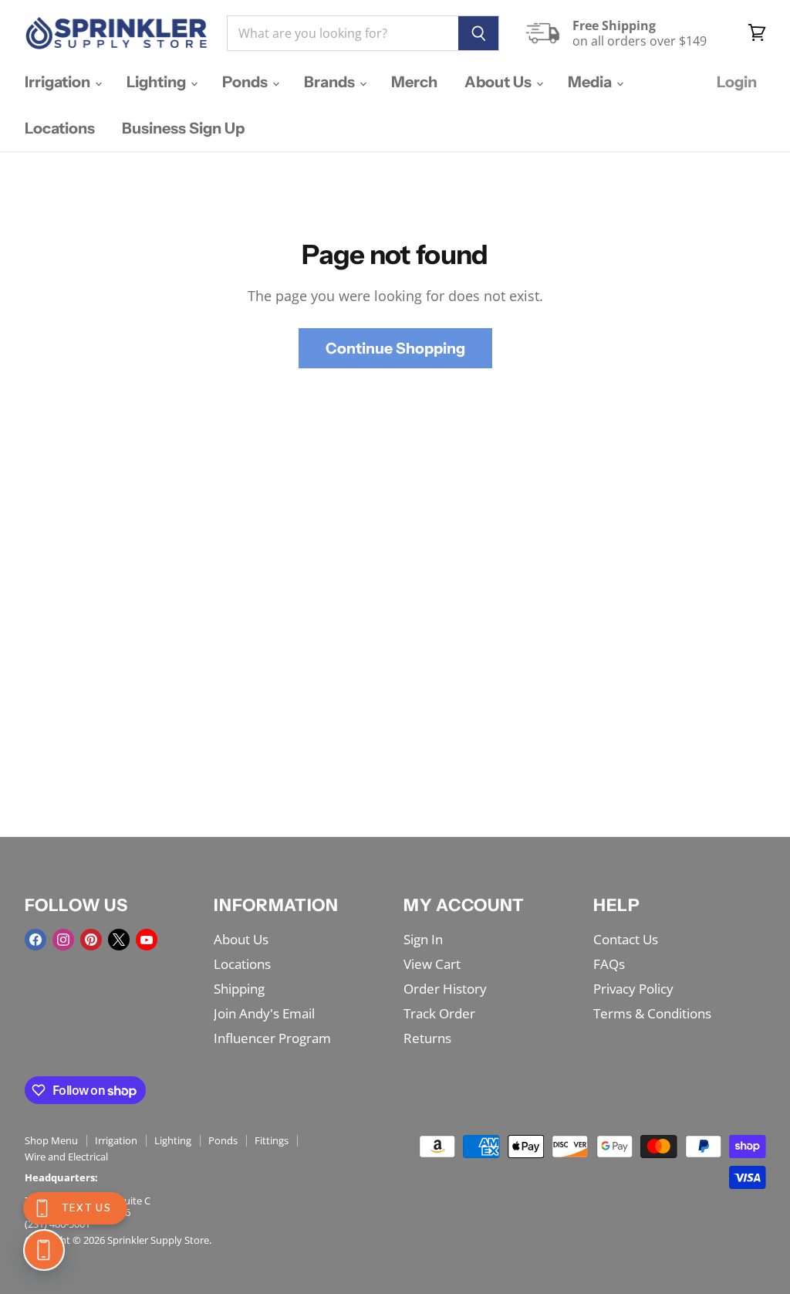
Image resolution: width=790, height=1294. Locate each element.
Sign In (423, 939)
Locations (60, 128)
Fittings (272, 1140)
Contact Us (625, 939)
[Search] (478, 33)
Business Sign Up (183, 128)
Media (591, 82)
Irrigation (59, 82)
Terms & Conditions (652, 1013)
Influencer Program (272, 1038)
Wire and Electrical (66, 1157)
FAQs (609, 964)
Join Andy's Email (264, 1013)
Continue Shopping (395, 348)
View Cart (432, 964)
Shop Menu (51, 1140)
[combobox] (342, 33)
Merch (414, 82)
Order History (445, 989)
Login (737, 82)
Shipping (239, 989)
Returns (427, 1038)
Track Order (439, 1013)
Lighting (158, 82)
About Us (499, 82)
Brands (331, 82)
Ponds (246, 82)
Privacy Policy (633, 989)
